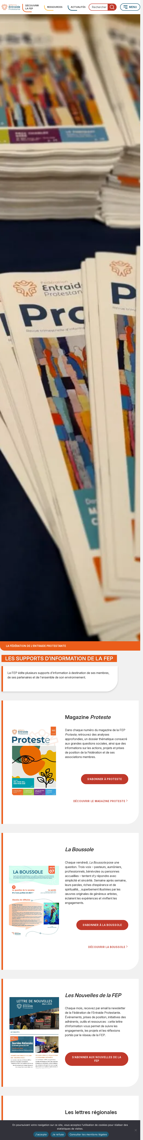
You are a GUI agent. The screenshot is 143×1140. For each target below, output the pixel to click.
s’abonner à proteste (104, 779)
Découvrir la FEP (32, 7)
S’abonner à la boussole (102, 924)
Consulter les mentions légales (88, 1134)
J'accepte (41, 1134)
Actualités (78, 7)
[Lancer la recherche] (112, 7)
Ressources (54, 7)
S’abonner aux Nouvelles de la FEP (96, 1059)
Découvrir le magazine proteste (99, 801)
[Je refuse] (135, 1130)
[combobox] (103, 7)
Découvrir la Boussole (106, 947)
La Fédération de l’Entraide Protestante (36, 645)
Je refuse (58, 1134)
